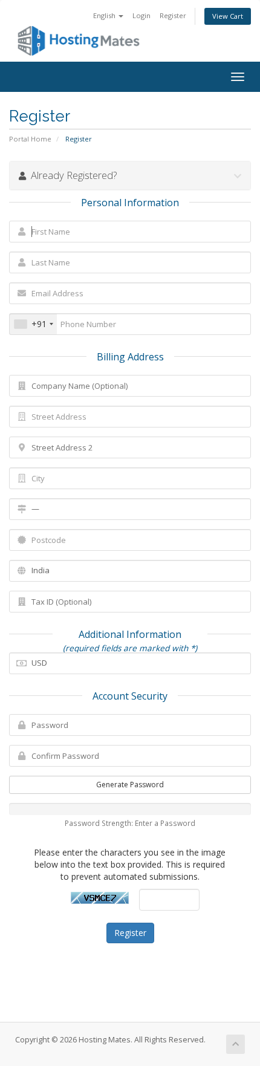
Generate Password (130, 784)
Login (141, 15)
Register (173, 15)
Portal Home (30, 138)
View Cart (227, 16)
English (105, 15)
